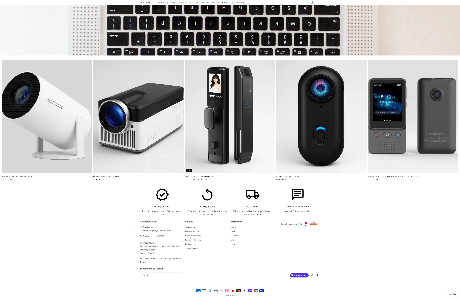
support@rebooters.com (160, 230)
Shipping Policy (191, 227)
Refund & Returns (192, 231)
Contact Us (234, 235)
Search (233, 227)
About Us (234, 231)
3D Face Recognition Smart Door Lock (199, 176)
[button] (179, 2)
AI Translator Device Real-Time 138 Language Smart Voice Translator (393, 176)
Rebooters (233, 295)
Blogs (232, 244)
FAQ (232, 240)
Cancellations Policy (193, 235)
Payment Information (193, 240)
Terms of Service (191, 248)
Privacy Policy (190, 244)
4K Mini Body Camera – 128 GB (287, 176)
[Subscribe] (180, 275)
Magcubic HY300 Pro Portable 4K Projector (18, 176)
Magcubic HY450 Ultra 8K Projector (106, 176)
